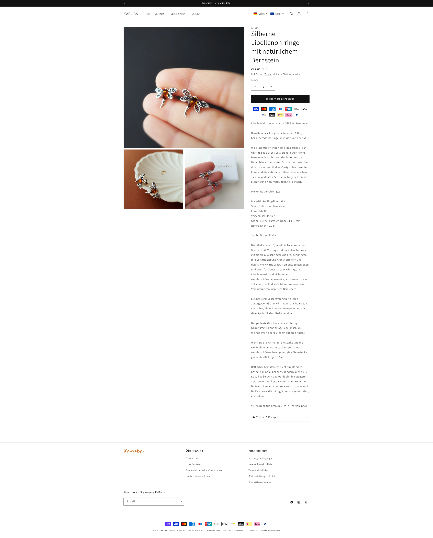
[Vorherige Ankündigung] (124, 3)
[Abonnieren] (180, 502)
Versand (268, 74)
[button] (161, 13)
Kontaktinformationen (270, 530)
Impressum (252, 530)
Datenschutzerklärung (216, 530)
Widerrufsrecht (196, 530)
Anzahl (254, 79)
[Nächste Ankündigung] (308, 3)
